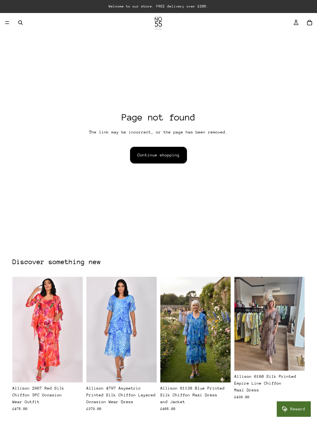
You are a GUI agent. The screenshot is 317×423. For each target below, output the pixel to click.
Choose (78, 372)
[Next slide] (298, 323)
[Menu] (7, 22)
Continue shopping (158, 155)
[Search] (20, 22)
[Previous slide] (241, 323)
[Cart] (309, 22)
